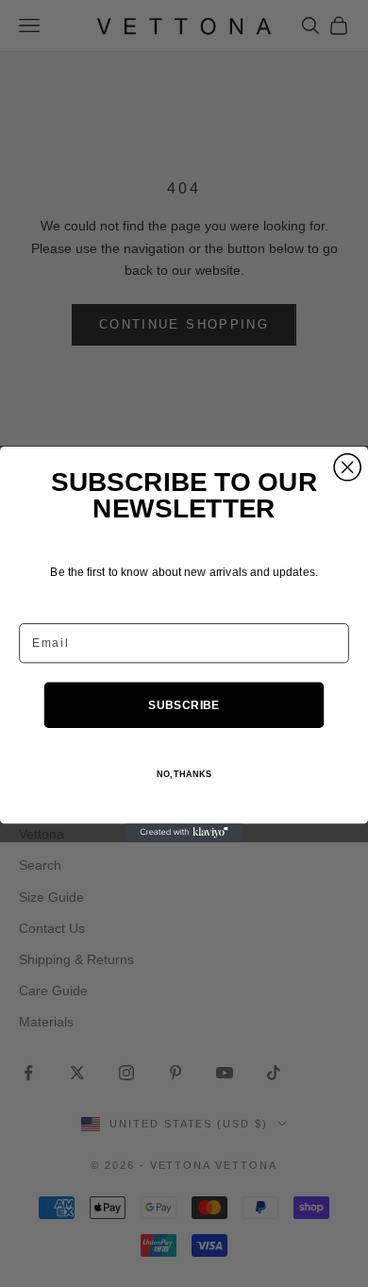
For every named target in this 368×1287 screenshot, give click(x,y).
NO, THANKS (184, 774)
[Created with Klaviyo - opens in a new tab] (184, 832)
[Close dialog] (347, 466)
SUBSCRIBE (184, 704)
